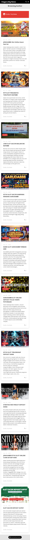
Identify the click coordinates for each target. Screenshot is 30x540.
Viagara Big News (8, 2)
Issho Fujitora (7, 65)
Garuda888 (5, 185)
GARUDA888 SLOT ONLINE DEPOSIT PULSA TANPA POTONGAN (12, 300)
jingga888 (5, 33)
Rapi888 (5, 84)
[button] (28, 1)
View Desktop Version (16, 537)
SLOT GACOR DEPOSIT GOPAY (16, 499)
